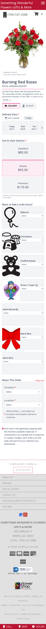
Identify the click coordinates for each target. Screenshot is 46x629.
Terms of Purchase (30, 614)
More (5, 99)
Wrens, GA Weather (11, 605)
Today (28, 118)
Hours (40, 626)
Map (24, 626)
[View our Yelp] (25, 515)
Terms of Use (23, 618)
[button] (38, 15)
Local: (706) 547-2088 (23, 540)
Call (8, 626)
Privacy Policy (11, 614)
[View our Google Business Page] (21, 515)
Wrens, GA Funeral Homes (17, 596)
